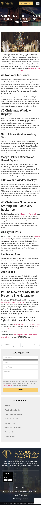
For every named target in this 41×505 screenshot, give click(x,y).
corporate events (34, 324)
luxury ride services (19, 324)
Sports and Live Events (12, 427)
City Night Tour (10, 423)
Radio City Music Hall (28, 214)
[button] (37, 3)
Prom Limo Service (11, 419)
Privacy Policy (7, 386)
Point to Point (9, 432)
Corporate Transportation (13, 414)
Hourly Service (10, 436)
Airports (7, 406)
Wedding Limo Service (12, 410)
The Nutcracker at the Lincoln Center (13, 302)
